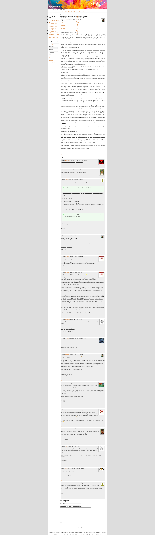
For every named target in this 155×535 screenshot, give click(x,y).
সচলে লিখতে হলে (74, 11)
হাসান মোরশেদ (66, 19)
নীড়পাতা (61, 14)
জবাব (61, 167)
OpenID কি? (51, 44)
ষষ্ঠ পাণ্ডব (66, 383)
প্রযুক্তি (77, 19)
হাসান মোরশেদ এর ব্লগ (69, 14)
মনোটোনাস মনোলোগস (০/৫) (53, 32)
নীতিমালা (69, 11)
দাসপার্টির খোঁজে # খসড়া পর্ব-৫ (53, 25)
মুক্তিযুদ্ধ (77, 20)
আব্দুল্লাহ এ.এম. (67, 160)
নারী (77, 33)
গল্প (77, 14)
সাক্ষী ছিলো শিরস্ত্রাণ (64, 26)
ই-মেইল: (62, 505)
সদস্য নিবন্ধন (51, 60)
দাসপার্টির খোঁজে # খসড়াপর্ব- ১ (53, 31)
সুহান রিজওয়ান (63, 28)
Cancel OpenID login (53, 59)
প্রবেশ (83, 11)
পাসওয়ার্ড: (51, 49)
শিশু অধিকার (77, 34)
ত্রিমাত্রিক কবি (67, 319)
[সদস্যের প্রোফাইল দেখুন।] (103, 21)
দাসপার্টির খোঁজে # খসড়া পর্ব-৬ (53, 23)
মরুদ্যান (66, 468)
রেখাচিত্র (77, 31)
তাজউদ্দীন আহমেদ (63, 25)
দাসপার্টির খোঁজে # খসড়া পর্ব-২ (53, 29)
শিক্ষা (77, 28)
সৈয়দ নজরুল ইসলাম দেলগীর (69, 428)
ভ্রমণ (77, 16)
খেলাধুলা (77, 22)
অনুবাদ (77, 24)
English (65, 11)
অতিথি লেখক (67, 179)
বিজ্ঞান (77, 25)
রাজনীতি (77, 17)
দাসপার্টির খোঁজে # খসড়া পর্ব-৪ (53, 26)
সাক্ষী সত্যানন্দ (67, 338)
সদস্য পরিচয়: (51, 46)
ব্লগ (64, 14)
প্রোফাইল (79, 11)
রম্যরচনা (77, 30)
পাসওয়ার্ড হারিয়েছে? (52, 62)
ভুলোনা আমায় (52, 52)
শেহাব (66, 169)
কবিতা (77, 27)
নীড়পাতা (61, 11)
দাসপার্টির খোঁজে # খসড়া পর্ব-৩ (53, 28)
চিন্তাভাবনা (62, 23)
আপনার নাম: (62, 503)
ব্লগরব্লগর (62, 22)
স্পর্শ (66, 446)
